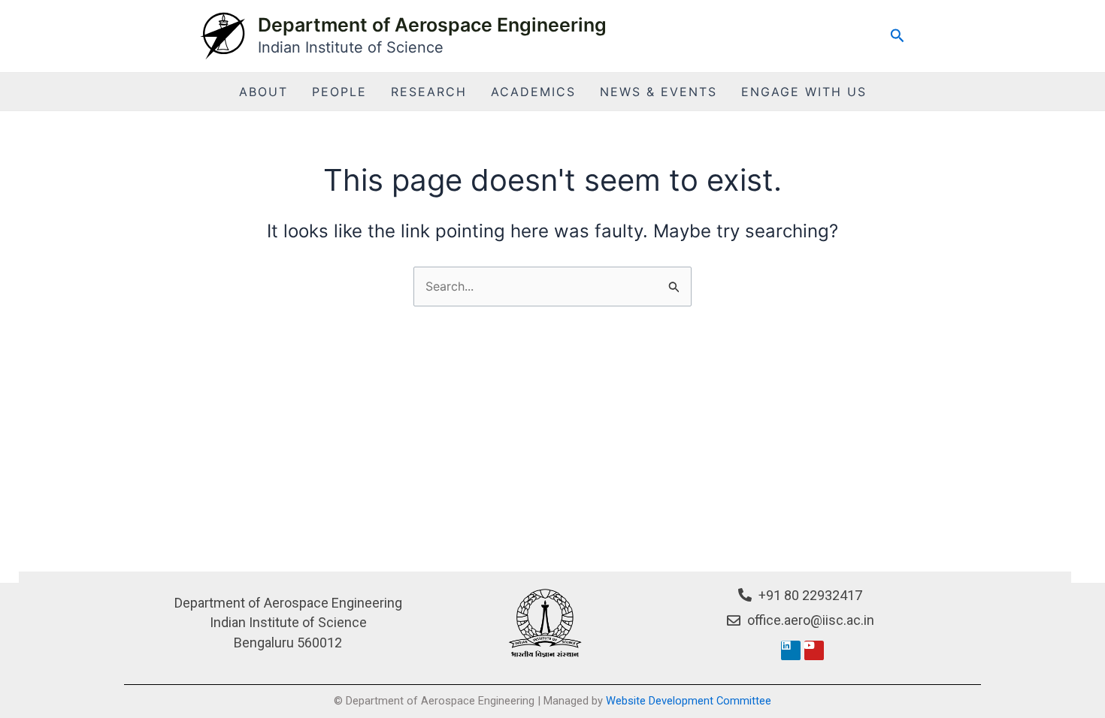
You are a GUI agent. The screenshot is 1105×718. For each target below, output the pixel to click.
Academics (533, 91)
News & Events (658, 91)
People (339, 91)
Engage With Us (804, 91)
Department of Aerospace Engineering (432, 25)
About (263, 91)
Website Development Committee (688, 700)
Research (429, 91)
